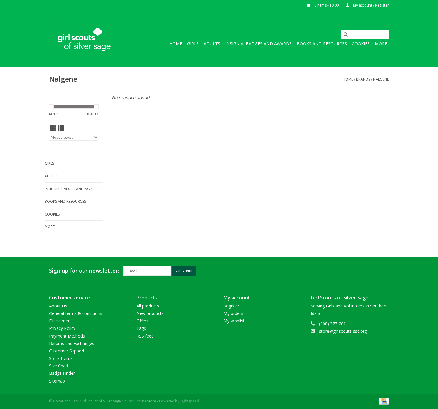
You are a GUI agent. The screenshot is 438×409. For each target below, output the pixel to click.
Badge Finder (62, 373)
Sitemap (57, 381)
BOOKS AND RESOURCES (322, 43)
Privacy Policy (62, 328)
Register (231, 306)
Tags (141, 328)
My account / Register (370, 5)
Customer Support (67, 351)
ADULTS (212, 43)
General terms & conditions (75, 313)
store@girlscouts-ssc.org (343, 331)
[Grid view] (53, 128)
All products (147, 306)
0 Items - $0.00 (326, 5)
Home (176, 43)
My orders (233, 313)
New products (150, 313)
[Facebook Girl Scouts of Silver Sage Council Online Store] (373, 271)
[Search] (345, 34)
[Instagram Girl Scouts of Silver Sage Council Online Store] (384, 271)
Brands (363, 79)
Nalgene (381, 79)
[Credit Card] (383, 400)
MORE (381, 43)
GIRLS (193, 43)
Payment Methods (67, 336)
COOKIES (361, 43)
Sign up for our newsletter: (84, 271)
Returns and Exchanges (71, 343)
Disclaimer (59, 321)
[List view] (61, 128)
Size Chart (59, 366)
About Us (58, 306)
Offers (142, 321)
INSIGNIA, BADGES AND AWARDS (258, 43)
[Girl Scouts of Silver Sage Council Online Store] (85, 39)
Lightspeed (189, 401)
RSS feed (145, 336)
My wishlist (234, 321)
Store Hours (60, 358)
